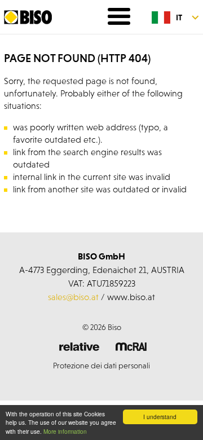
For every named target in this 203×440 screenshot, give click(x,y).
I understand (159, 416)
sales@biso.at (73, 297)
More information (65, 431)
